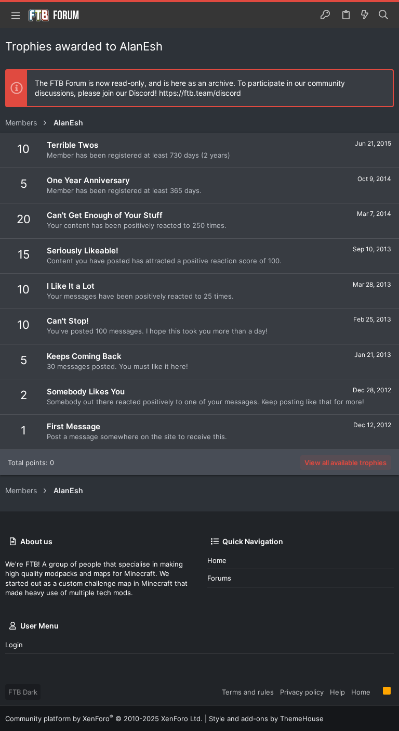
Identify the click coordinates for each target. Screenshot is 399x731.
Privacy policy (302, 692)
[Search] (384, 15)
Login (14, 644)
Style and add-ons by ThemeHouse (266, 718)
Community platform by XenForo (104, 718)
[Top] (377, 691)
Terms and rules (248, 692)
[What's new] (365, 15)
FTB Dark (22, 692)
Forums (219, 578)
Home (217, 560)
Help (337, 692)
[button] (15, 15)
